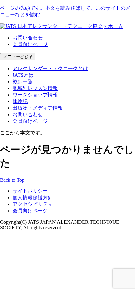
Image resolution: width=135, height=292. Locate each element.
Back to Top (12, 180)
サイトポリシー (30, 191)
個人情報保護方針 (33, 197)
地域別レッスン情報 (35, 88)
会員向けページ (30, 44)
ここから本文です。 (22, 132)
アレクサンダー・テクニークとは (50, 68)
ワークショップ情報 (35, 94)
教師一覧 (23, 81)
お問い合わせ (28, 37)
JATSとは (23, 75)
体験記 (20, 101)
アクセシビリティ (33, 204)
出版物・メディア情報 (38, 108)
